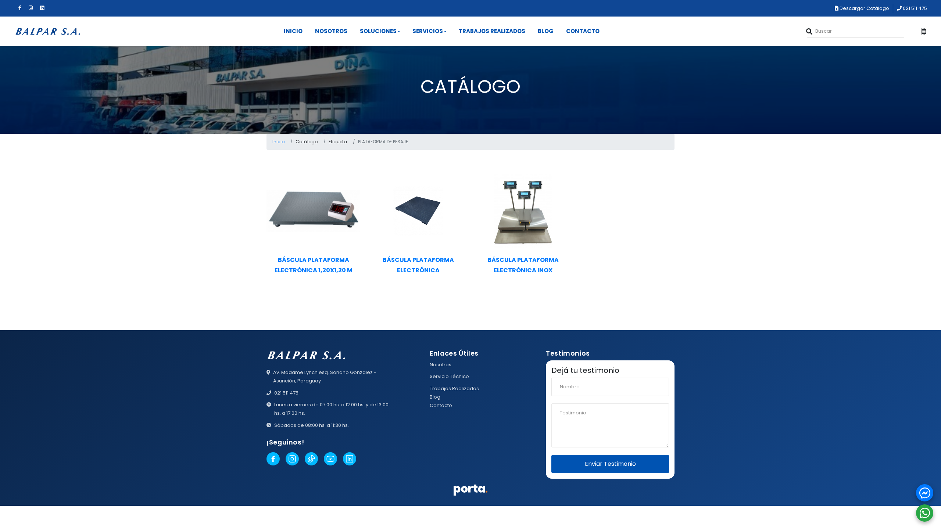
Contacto (583, 31)
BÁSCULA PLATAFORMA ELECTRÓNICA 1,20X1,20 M (314, 265)
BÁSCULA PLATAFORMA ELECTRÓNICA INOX (523, 265)
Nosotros (331, 31)
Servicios (427, 31)
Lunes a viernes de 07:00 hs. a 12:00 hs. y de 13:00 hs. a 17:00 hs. (331, 409)
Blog (546, 31)
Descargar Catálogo (863, 8)
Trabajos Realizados (492, 31)
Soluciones (378, 31)
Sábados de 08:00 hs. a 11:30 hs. (311, 425)
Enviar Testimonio (610, 464)
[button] (924, 492)
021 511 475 (914, 8)
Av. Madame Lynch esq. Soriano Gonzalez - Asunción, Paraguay (324, 376)
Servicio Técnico (449, 376)
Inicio (293, 31)
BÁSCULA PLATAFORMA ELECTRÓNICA (418, 265)
